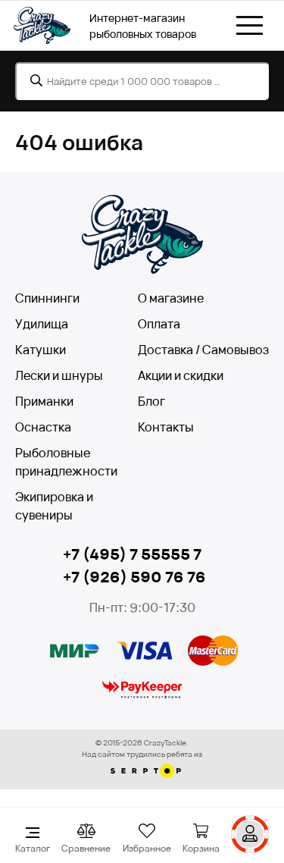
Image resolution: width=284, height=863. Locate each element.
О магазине (171, 298)
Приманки (44, 401)
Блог (151, 401)
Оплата (159, 323)
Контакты (166, 427)
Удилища (41, 323)
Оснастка (43, 427)
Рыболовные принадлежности (66, 461)
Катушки (40, 349)
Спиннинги (47, 298)
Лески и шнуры (59, 375)
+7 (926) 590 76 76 (134, 576)
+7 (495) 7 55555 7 (132, 554)
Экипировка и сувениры (54, 505)
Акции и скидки (180, 375)
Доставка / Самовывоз (203, 349)
